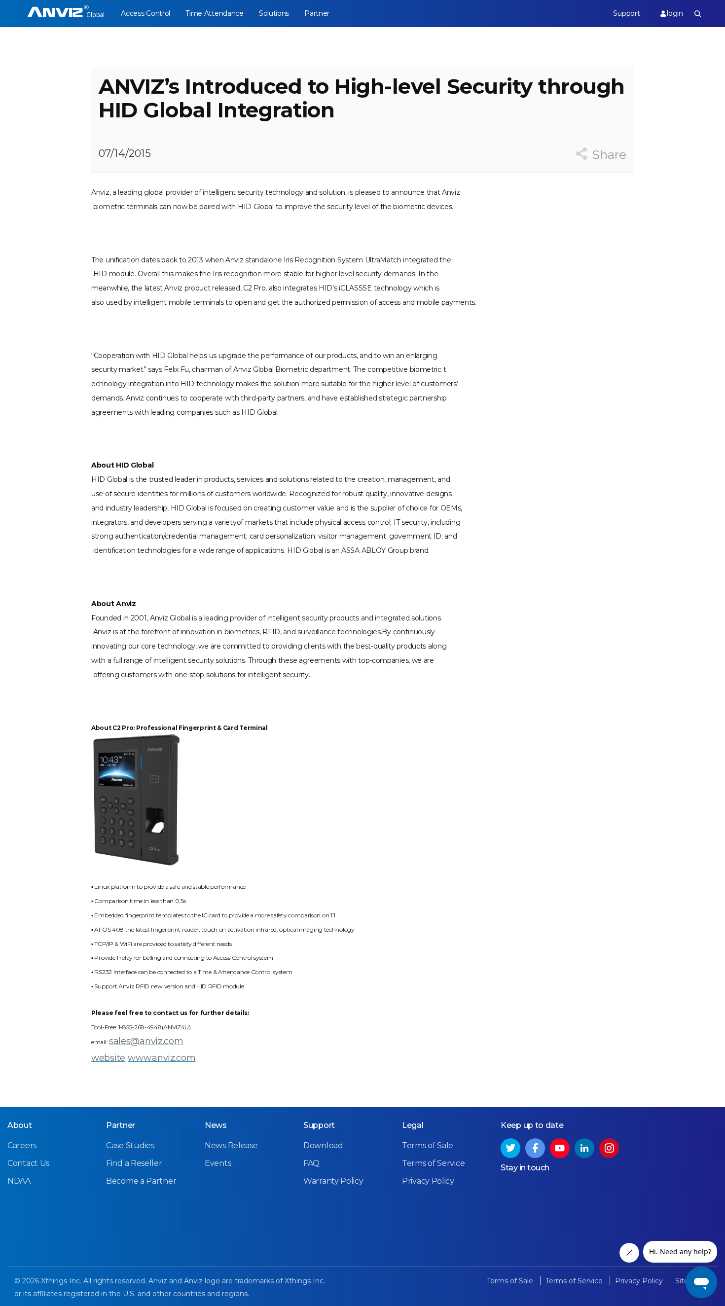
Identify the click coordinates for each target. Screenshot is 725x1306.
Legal (413, 1125)
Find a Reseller (134, 1163)
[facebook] (535, 1148)
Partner (316, 13)
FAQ (311, 1163)
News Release (231, 1145)
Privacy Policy (428, 1181)
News (216, 1125)
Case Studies (130, 1145)
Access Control (145, 13)
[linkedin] (584, 1148)
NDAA (19, 1181)
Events (218, 1163)
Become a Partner (141, 1181)
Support (626, 13)
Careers (21, 1145)
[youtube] (560, 1148)
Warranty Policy (333, 1181)
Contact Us (28, 1163)
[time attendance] (66, 13)
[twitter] (510, 1148)
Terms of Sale (427, 1145)
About (19, 1125)
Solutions (274, 13)
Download (323, 1145)
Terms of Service (433, 1163)
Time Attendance (214, 13)
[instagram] (609, 1148)
